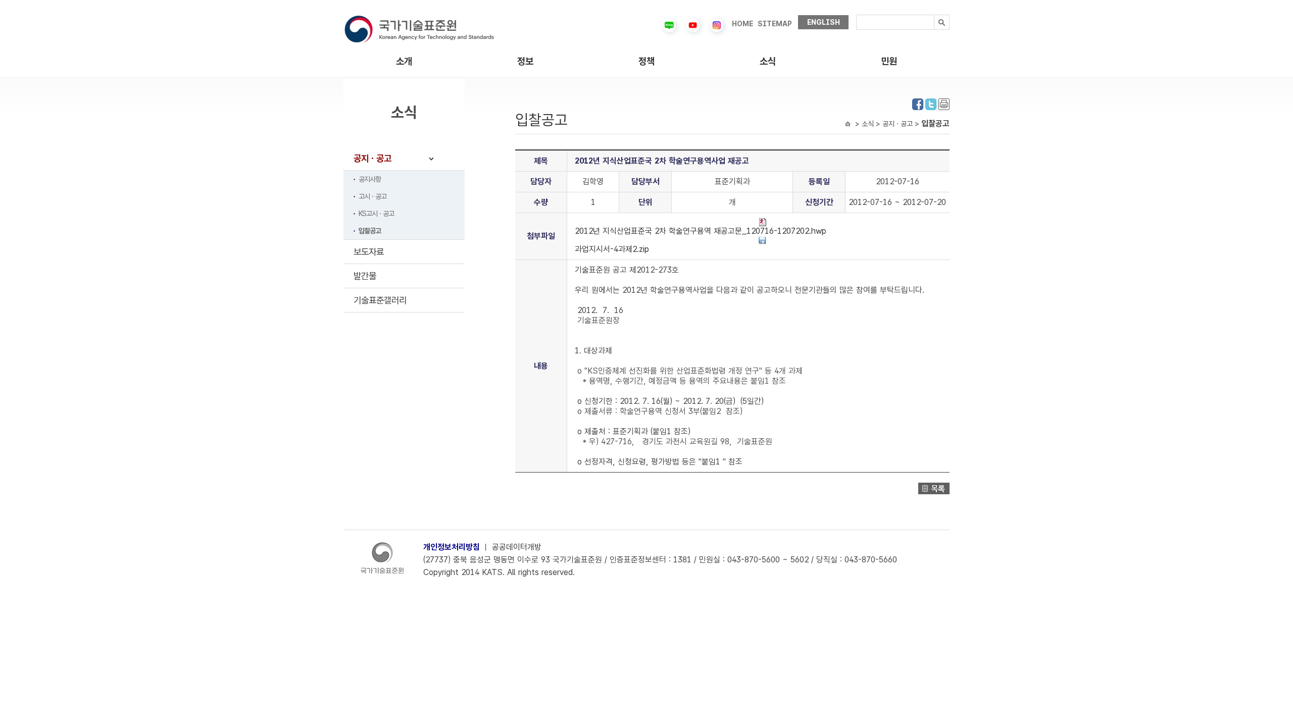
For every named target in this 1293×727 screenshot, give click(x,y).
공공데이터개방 (516, 547)
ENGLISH (823, 22)
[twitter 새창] (930, 103)
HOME (742, 24)
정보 (525, 61)
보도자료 (369, 251)
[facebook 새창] (917, 103)
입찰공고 (370, 231)
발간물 (365, 276)
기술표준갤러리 (380, 300)
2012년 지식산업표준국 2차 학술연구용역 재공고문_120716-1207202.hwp (700, 231)
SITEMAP (775, 24)
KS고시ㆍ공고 (376, 214)
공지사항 (370, 179)
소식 (768, 61)
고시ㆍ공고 (372, 196)
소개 (404, 61)
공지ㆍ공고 (372, 158)
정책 (646, 61)
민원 (889, 61)
